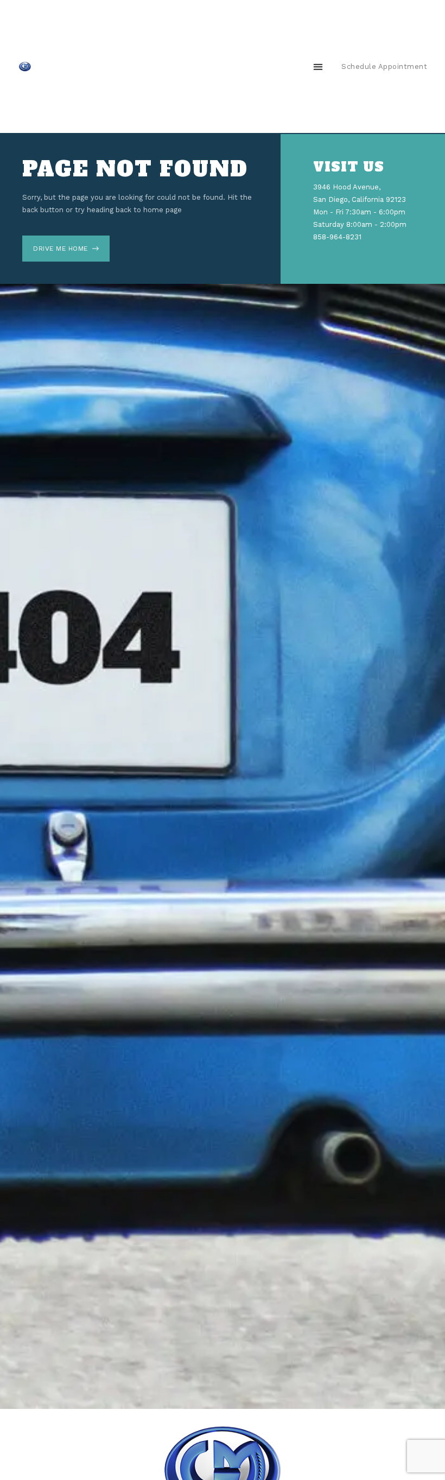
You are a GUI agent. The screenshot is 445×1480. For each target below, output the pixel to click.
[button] (317, 66)
